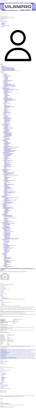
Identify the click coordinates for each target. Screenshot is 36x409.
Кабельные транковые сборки (6, 136)
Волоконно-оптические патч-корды (7, 132)
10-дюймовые (6, 141)
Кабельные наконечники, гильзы (7, 228)
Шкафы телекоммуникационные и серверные (9, 148)
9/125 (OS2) (5, 79)
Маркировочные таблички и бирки (8, 266)
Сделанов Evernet (1, 383)
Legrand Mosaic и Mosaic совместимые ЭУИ (8, 247)
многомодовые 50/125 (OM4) (7, 135)
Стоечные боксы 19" (6, 131)
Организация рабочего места (6, 88)
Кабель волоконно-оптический (7, 76)
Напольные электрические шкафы (8, 153)
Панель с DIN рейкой (7, 163)
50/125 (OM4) (6, 78)
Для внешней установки (7, 114)
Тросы (5, 259)
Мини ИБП (5, 212)
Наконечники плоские (7, 230)
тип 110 (5, 102)
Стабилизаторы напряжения (6, 207)
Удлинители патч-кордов (7, 100)
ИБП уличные (4, 206)
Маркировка (4, 265)
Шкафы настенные (5, 140)
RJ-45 (5, 108)
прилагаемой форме (5, 396)
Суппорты (5, 252)
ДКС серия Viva (6, 243)
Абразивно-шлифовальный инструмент (9, 184)
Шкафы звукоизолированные (7, 149)
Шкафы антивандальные (6, 152)
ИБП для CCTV (5, 205)
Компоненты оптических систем (6, 124)
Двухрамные (6, 157)
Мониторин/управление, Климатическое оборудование (9, 150)
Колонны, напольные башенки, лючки (9, 202)
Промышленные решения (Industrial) (7, 118)
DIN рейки (5, 236)
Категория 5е (6, 93)
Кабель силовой (5, 81)
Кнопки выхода (6, 218)
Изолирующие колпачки (7, 105)
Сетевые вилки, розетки (7, 233)
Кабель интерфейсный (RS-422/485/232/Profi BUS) (9, 85)
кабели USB (5, 101)
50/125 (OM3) (6, 77)
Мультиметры (6, 194)
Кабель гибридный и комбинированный (8, 80)
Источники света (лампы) (7, 235)
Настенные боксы (6, 130)
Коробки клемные (6, 119)
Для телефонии (6, 116)
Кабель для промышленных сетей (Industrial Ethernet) (9, 86)
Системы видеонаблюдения (6, 220)
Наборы (5, 176)
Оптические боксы (5, 128)
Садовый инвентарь (5, 195)
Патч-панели (4, 109)
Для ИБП (5, 193)
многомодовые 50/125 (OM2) (7, 134)
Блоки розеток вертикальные (7, 146)
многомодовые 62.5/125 (7, 139)
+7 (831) (5, 361)
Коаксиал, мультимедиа (7, 95)
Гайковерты (5, 175)
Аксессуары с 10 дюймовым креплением (8, 166)
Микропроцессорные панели (7, 162)
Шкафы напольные (5, 147)
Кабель (2, 73)
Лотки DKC (5, 201)
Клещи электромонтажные (7, 187)
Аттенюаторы (6, 127)
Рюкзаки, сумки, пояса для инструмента (9, 172)
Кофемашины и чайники (6, 170)
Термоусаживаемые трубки (7, 261)
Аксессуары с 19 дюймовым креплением (8, 160)
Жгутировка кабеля (6, 264)
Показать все (6, 97)
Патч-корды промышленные (7, 120)
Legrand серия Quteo (6, 240)
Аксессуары (5, 144)
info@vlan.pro (2, 362)
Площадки (5, 263)
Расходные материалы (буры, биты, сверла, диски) (9, 180)
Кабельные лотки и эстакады (6, 200)
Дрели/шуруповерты (6, 177)
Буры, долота (6, 181)
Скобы (5, 255)
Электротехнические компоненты (6, 227)
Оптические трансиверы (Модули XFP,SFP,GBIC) (9, 223)
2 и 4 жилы (5, 83)
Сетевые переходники (7, 234)
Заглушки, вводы (6, 249)
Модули (5, 122)
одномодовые (6, 125)
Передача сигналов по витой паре (8, 216)
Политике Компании (10, 396)
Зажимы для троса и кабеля (7, 258)
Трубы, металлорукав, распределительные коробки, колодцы (10, 197)
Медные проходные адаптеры (8, 98)
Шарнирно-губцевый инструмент (8, 190)
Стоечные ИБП (6, 209)
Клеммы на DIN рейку (7, 237)
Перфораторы (6, 178)
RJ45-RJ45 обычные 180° (7, 103)
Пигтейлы (4, 137)
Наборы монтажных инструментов (8, 188)
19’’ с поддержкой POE (7, 110)
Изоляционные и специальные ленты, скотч (9, 260)
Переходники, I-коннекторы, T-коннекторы (9, 106)
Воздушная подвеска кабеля (6, 257)
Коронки (5, 183)
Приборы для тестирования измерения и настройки (9, 191)
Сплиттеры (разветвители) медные (8, 91)
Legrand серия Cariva (6, 241)
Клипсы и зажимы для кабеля (8, 262)
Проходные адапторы (7, 121)
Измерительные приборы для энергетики (9, 192)
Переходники (6, 96)
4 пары (5, 87)
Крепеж (5, 161)
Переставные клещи (6, 186)
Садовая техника (5, 171)
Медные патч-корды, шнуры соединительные (8, 99)
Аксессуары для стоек (7, 155)
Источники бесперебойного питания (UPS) (8, 208)
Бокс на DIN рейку (6, 129)
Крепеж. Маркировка (4, 253)
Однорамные (6, 156)
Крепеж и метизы (5, 254)
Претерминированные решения (7, 117)
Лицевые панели (6, 90)
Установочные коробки (6, 246)
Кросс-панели (4, 115)
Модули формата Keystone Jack (7, 92)
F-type (5, 104)
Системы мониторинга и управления (8, 151)
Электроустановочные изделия (5, 239)
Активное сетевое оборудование (5, 222)
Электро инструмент (5, 174)
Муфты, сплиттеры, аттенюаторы (7, 126)
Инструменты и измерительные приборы (7, 169)
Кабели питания (6, 145)
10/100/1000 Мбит (6, 226)
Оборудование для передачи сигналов (7, 215)
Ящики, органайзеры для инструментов (9, 173)
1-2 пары (5, 74)
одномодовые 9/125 (6, 138)
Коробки (5, 250)
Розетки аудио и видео (7, 251)
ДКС (3, 242)
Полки (5, 167)
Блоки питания (5, 204)
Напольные (5, 159)
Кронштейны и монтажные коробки (8, 221)
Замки (5, 219)
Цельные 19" (6, 111)
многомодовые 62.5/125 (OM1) (8, 133)
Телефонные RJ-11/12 (7, 107)
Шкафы (5, 113)
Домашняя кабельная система (6, 112)
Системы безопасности (4, 214)
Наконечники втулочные (7, 232)
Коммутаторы (4, 225)
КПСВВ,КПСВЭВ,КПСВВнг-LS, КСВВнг (9, 84)
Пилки (5, 182)
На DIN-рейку (6, 211)
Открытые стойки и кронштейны (7, 154)
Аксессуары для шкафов (7, 142)
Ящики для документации (7, 164)
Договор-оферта (2, 387)
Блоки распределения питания (6, 143)
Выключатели (6, 244)
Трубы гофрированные (7, 198)
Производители (3, 374)
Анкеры (5, 256)
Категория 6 (5, 94)
